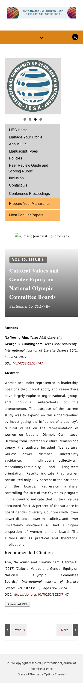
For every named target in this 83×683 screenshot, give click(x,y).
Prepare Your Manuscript (29, 203)
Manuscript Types (23, 151)
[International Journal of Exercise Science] (41, 13)
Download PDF (17, 604)
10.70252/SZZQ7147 (27, 363)
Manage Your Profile (25, 137)
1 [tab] (25, 119)
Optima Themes (55, 674)
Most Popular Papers (26, 215)
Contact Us (18, 185)
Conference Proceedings (29, 194)
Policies (15, 158)
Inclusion (16, 178)
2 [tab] (30, 119)
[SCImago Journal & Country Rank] (42, 236)
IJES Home (18, 130)
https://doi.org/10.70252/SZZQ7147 (41, 594)
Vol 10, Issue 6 (28, 259)
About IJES (18, 144)
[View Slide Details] (33, 86)
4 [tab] (40, 119)
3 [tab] (35, 119)
